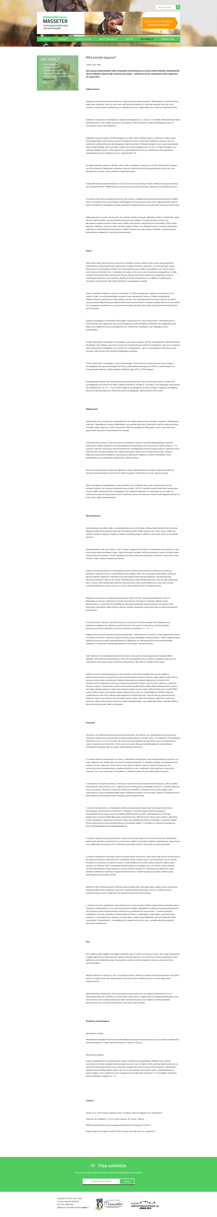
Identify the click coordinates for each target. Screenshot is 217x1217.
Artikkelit (147, 39)
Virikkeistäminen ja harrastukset (58, 76)
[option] (132, 23)
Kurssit (63, 39)
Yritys (129, 39)
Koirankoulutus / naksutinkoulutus (51, 66)
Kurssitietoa (83, 39)
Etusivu (45, 39)
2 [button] (160, 31)
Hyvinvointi (48, 79)
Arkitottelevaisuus (52, 70)
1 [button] (158, 31)
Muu (45, 82)
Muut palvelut (108, 39)
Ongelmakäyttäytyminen (55, 73)
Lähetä (127, 1181)
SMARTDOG (167, 39)
